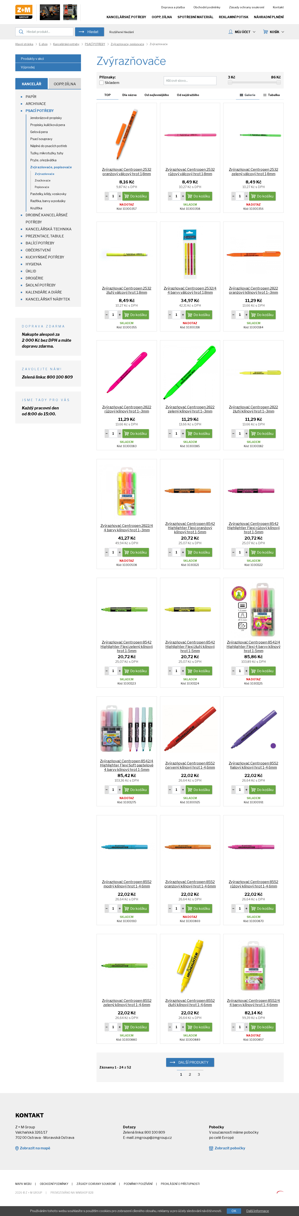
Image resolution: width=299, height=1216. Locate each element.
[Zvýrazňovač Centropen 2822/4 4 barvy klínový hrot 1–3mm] (127, 491)
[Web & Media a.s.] (280, 1192)
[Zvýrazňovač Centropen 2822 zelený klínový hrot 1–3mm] (190, 372)
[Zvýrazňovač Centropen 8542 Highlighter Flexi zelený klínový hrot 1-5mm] (127, 610)
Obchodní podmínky (206, 7)
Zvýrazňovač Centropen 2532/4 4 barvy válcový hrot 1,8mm (190, 290)
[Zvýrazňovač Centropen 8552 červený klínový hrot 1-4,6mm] (190, 728)
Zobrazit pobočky (230, 1148)
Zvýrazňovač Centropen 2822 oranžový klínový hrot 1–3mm (253, 290)
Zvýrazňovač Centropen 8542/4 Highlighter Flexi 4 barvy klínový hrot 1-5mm (253, 646)
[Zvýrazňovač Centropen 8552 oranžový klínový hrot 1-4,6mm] (190, 847)
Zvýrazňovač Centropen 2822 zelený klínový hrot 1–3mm (190, 409)
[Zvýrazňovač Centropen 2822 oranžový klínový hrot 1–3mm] (253, 254)
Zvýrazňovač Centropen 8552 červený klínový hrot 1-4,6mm (190, 765)
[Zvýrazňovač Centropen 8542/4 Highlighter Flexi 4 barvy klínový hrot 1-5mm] (253, 610)
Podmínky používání (138, 1184)
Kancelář (31, 84)
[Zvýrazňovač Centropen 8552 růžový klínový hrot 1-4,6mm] (253, 847)
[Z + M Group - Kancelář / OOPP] (23, 18)
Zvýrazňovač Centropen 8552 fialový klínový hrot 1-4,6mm (253, 765)
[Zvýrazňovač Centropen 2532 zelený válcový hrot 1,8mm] (253, 135)
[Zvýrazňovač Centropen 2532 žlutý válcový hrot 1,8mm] (127, 254)
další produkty (193, 1062)
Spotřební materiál (195, 17)
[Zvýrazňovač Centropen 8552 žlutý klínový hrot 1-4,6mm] (190, 966)
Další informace (257, 1211)
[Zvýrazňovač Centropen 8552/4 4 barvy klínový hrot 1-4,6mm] (253, 966)
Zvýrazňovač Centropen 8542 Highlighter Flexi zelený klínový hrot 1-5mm (126, 646)
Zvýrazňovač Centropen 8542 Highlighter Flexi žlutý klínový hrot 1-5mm (190, 646)
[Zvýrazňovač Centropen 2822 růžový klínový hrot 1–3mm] (127, 372)
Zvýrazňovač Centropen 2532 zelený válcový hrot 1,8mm (253, 171)
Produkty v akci (32, 59)
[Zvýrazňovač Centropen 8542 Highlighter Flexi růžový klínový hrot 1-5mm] (253, 491)
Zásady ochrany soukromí (246, 7)
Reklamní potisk (233, 17)
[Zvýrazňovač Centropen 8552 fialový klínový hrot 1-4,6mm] (253, 728)
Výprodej (28, 67)
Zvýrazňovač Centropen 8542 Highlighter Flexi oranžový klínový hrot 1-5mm (190, 528)
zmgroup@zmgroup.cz (153, 1138)
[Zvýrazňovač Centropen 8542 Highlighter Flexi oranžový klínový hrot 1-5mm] (190, 491)
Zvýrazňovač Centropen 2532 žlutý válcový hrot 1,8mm (126, 290)
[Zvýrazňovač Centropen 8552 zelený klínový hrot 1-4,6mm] (127, 966)
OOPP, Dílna (162, 17)
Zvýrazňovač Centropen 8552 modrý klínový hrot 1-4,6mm (126, 884)
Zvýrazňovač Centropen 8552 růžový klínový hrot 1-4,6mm (253, 884)
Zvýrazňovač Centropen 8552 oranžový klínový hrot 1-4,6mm (190, 884)
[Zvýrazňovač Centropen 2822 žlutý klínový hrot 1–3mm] (253, 372)
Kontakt (278, 7)
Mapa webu (23, 1184)
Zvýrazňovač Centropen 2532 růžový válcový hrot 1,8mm (190, 171)
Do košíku (138, 196)
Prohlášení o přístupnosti (180, 1184)
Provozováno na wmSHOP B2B (72, 1192)
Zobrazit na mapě (35, 1148)
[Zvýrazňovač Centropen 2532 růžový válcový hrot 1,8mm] (190, 135)
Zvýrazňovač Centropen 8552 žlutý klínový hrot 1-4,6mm (190, 1003)
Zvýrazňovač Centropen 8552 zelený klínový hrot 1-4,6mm (126, 1003)
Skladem (112, 83)
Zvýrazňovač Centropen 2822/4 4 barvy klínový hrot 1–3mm (126, 528)
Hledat (92, 32)
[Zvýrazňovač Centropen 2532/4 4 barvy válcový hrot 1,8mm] (190, 254)
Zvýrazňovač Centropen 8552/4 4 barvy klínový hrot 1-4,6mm (253, 1003)
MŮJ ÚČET (243, 32)
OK (234, 1211)
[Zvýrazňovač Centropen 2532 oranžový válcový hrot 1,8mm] (127, 135)
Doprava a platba (173, 7)
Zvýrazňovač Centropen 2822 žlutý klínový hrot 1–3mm (253, 409)
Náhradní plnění (269, 17)
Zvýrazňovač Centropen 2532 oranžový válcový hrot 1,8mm (126, 171)
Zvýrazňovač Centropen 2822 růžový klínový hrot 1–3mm (126, 409)
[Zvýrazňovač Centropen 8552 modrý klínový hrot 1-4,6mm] (127, 847)
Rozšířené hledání (121, 32)
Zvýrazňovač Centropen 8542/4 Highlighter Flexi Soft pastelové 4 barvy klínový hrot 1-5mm (126, 765)
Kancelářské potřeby (126, 17)
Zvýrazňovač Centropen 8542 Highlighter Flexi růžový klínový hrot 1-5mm (253, 528)
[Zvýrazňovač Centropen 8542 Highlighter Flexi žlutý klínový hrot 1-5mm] (190, 610)
